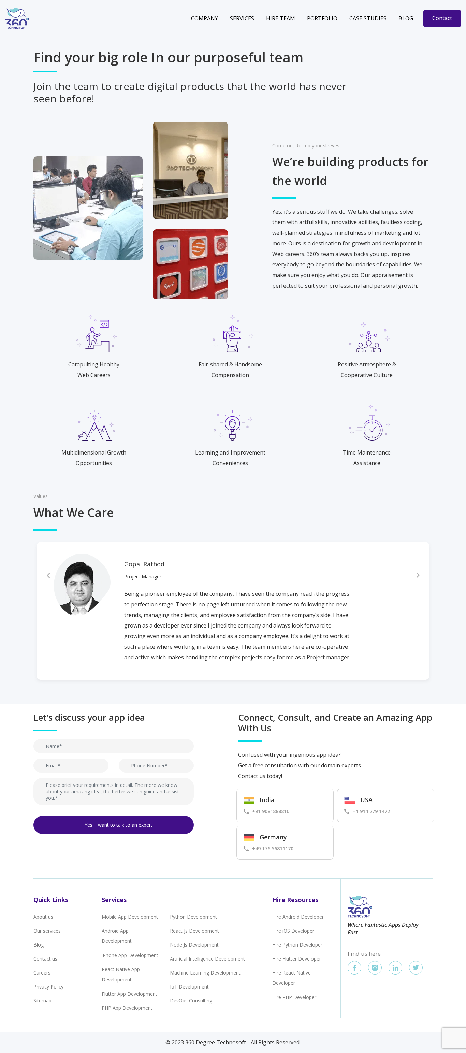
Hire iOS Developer (293, 930)
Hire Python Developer (297, 944)
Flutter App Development (129, 994)
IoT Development (189, 986)
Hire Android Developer (298, 916)
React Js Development (194, 930)
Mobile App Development (130, 916)
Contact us (45, 958)
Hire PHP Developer (294, 997)
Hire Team (280, 18)
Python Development (193, 916)
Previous (48, 575)
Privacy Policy (48, 986)
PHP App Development (127, 1008)
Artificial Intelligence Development (207, 958)
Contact (442, 18)
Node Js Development (194, 944)
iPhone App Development (130, 955)
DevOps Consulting (191, 1000)
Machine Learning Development (205, 972)
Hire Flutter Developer (296, 958)
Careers (41, 972)
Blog (405, 18)
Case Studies (368, 18)
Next (417, 575)
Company (204, 18)
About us (43, 916)
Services (242, 18)
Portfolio (322, 18)
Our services (47, 930)
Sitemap (42, 1000)
